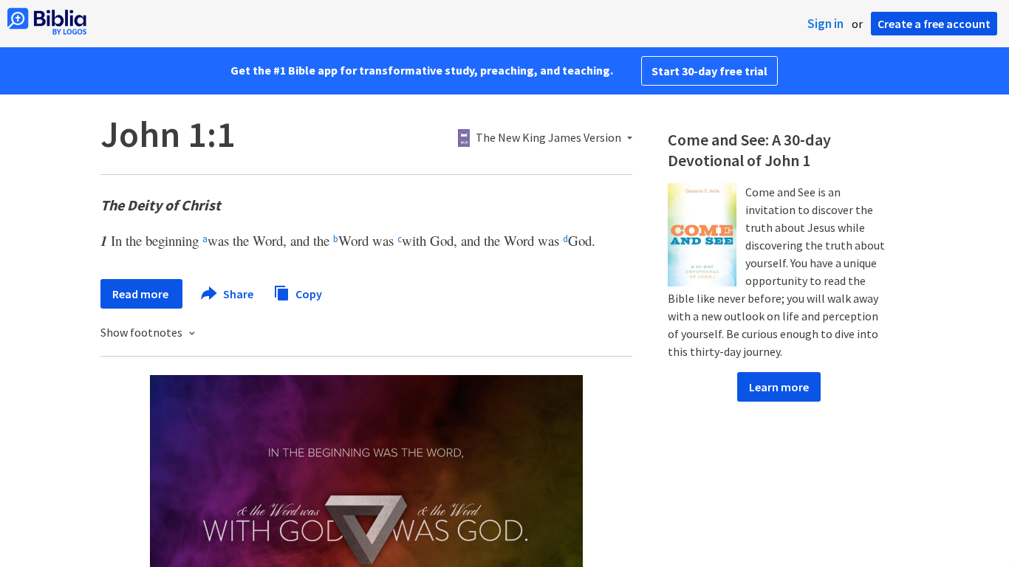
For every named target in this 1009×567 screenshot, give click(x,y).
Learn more (779, 386)
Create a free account (934, 23)
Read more (141, 293)
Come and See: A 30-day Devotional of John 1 (749, 150)
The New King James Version (548, 138)
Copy (307, 293)
